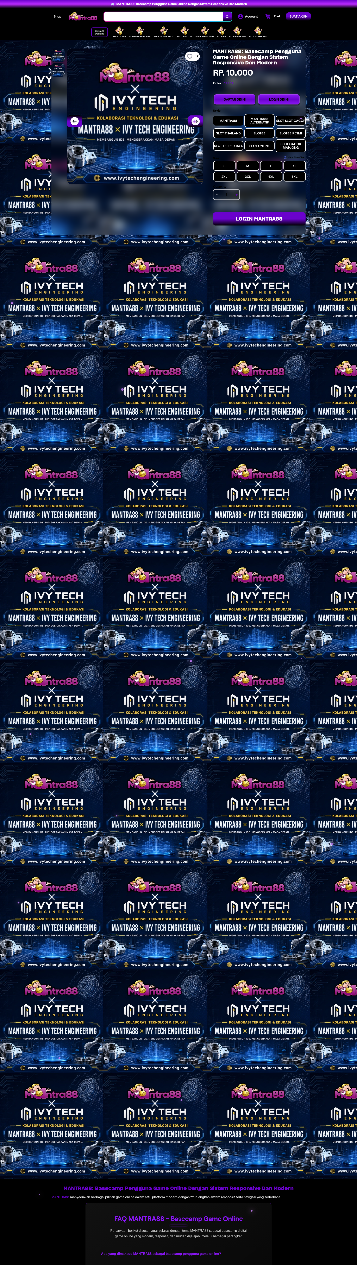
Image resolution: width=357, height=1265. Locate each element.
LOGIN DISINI (279, 99)
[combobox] (163, 16)
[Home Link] (82, 16)
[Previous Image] (74, 121)
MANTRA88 (60, 1197)
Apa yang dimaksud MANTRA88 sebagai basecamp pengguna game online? (161, 1254)
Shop (57, 16)
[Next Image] (195, 121)
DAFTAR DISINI (235, 99)
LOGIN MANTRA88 (259, 219)
